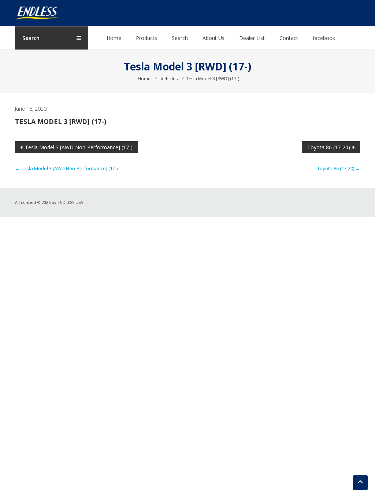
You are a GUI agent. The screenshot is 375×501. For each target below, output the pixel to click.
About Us (213, 37)
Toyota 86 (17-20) (328, 147)
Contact (288, 37)
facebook (324, 37)
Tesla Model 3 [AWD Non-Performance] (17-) (79, 147)
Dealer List (252, 37)
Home (114, 37)
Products (146, 37)
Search (180, 37)
